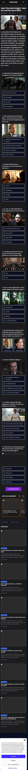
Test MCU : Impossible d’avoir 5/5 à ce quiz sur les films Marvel (13, 718)
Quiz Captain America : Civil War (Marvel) (11, 584)
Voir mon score (13, 489)
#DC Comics (5, 522)
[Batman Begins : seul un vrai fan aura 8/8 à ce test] (10, 504)
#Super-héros (14, 522)
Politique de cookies (12, 768)
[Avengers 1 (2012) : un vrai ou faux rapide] (13, 638)
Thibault (12, 13)
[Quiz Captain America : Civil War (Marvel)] (13, 571)
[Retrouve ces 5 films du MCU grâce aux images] (13, 605)
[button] (24, 740)
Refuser (13, 760)
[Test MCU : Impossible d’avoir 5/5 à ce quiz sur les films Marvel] (13, 705)
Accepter (13, 756)
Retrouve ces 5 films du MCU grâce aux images (13, 618)
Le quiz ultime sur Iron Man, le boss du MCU (13, 551)
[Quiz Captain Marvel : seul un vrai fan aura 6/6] (13, 671)
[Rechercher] (23, 2)
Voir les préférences (13, 764)
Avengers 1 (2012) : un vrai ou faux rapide (11, 651)
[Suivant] (23, 496)
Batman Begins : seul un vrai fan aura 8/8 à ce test (10, 511)
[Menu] (3, 2)
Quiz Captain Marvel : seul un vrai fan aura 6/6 (12, 684)
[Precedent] (19, 496)
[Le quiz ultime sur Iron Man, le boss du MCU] (13, 538)
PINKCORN (13, 2)
